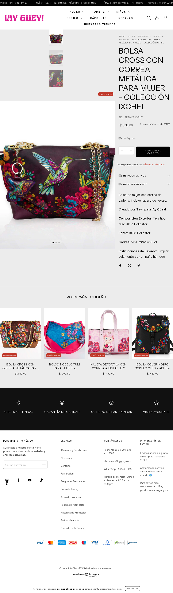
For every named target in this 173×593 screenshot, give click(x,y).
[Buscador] (149, 18)
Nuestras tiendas (100, 24)
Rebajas (126, 18)
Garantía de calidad (62, 412)
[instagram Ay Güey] (7, 480)
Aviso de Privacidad (71, 497)
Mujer (75, 11)
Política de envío (69, 520)
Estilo (73, 18)
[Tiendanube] (86, 576)
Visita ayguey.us (156, 412)
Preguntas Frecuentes (73, 481)
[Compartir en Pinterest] (139, 265)
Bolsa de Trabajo (70, 489)
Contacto (65, 465)
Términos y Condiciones (74, 450)
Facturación (67, 473)
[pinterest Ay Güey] (7, 483)
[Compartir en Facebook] (121, 265)
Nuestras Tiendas (18, 412)
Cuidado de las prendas (111, 412)
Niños (121, 11)
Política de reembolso (72, 504)
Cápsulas (99, 18)
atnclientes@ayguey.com (117, 461)
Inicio (122, 36)
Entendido (132, 588)
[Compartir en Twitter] (130, 265)
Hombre (99, 11)
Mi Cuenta (66, 458)
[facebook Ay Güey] (19, 480)
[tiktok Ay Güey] (41, 480)
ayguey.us (162, 490)
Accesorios (144, 36)
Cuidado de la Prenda (73, 528)
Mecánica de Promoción (73, 512)
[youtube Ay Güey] (30, 480)
